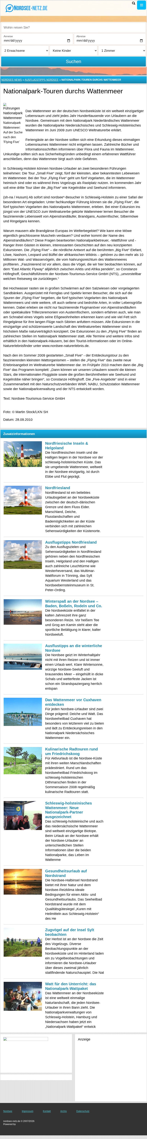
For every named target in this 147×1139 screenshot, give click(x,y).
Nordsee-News (11, 79)
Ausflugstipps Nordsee (42, 79)
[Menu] (141, 5)
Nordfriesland (57, 488)
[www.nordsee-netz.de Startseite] (27, 8)
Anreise (8, 36)
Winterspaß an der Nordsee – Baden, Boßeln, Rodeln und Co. (73, 603)
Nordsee (7, 1111)
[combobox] (73, 27)
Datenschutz (82, 1111)
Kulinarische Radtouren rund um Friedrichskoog (71, 751)
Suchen (73, 61)
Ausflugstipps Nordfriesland (71, 542)
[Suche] (133, 3)
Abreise (81, 36)
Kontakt (47, 1111)
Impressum (27, 1111)
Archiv (63, 1111)
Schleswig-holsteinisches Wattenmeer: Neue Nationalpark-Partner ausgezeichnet (68, 810)
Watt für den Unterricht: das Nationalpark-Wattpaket (70, 986)
